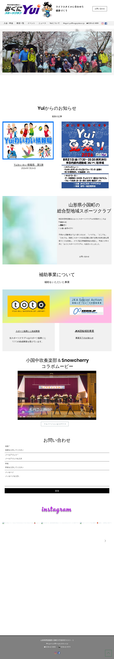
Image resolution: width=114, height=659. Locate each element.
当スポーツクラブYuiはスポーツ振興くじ (27, 338)
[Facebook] (106, 23)
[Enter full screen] (93, 416)
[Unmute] (24, 416)
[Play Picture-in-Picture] (89, 416)
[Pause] (20, 416)
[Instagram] (102, 23)
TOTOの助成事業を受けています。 (27, 341)
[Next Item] (105, 541)
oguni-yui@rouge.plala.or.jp (74, 23)
